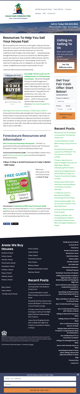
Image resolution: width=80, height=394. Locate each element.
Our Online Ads (73, 264)
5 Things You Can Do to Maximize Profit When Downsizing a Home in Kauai (64, 195)
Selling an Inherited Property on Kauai (67, 315)
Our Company (73, 27)
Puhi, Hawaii (32, 262)
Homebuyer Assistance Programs (67, 273)
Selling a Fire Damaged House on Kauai (67, 342)
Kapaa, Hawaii (7, 273)
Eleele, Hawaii (7, 256)
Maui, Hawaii (6, 287)
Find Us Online (73, 259)
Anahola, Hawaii (7, 253)
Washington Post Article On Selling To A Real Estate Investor (25, 111)
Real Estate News (72, 256)
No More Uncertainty (71, 251)
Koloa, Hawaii (33, 249)
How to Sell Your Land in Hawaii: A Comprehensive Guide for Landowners (67, 287)
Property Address (63, 98)
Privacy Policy (73, 360)
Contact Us (51, 13)
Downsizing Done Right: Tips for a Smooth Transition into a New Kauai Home (65, 203)
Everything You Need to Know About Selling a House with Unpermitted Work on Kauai (68, 352)
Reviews (38, 13)
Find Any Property (72, 270)
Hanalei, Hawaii (7, 259)
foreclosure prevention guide (17, 155)
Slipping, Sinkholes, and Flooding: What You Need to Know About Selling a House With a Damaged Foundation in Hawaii (65, 220)
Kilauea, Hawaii (7, 280)
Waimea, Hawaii (34, 272)
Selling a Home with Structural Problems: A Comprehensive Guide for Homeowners (66, 331)
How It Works (58, 9)
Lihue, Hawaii (33, 255)
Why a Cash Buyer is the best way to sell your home (67, 300)
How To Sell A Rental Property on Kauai (67, 305)
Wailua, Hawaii (33, 265)
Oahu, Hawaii (6, 290)
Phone (59, 106)
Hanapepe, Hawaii (8, 266)
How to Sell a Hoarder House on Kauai (67, 346)
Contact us (32, 208)
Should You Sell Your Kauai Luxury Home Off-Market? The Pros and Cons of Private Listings (39, 303)
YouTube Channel (72, 262)
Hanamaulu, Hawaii (8, 263)
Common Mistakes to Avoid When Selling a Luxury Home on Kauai (65, 143)
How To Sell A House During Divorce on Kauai (69, 325)
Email (68, 106)
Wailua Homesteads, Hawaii (38, 269)
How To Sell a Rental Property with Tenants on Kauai (68, 310)
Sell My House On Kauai (43, 9)
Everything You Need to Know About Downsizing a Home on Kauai (68, 294)
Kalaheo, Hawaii (7, 269)
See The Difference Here (65, 66)
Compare (68, 9)
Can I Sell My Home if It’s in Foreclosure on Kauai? (69, 337)
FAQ (44, 13)
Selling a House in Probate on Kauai (68, 320)
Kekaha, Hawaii (7, 276)
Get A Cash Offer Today (58, 27)
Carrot (31, 345)
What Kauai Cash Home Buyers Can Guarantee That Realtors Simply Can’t (65, 135)
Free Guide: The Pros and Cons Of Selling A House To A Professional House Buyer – (37, 76)
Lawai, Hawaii (33, 252)
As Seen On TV (73, 245)
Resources (74, 248)
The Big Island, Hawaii (9, 294)
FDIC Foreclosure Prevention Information (18, 143)
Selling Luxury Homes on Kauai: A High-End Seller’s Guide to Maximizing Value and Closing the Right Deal (67, 279)
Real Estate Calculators (70, 267)
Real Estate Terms (72, 253)
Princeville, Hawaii (34, 259)
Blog (76, 357)
